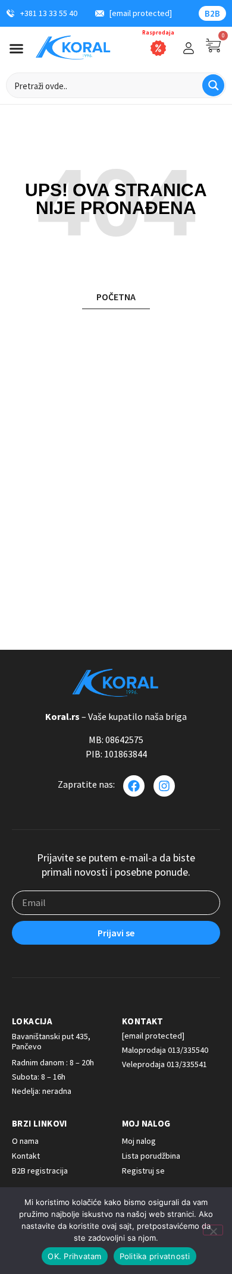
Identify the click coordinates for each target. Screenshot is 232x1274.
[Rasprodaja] (158, 48)
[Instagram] (164, 786)
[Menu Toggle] (16, 48)
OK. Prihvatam (74, 1256)
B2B (212, 13)
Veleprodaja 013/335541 (164, 1064)
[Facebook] (134, 786)
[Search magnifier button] (213, 85)
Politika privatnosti (155, 1256)
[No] (213, 1230)
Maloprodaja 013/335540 (165, 1050)
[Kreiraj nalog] (188, 48)
